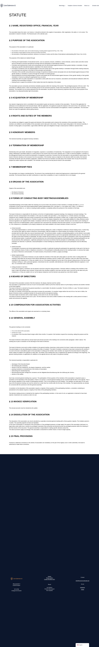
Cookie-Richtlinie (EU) (49, 579)
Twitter (82, 589)
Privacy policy (49, 578)
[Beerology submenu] (65, 5)
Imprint (49, 576)
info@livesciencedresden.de (82, 580)
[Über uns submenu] (89, 5)
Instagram (82, 587)
